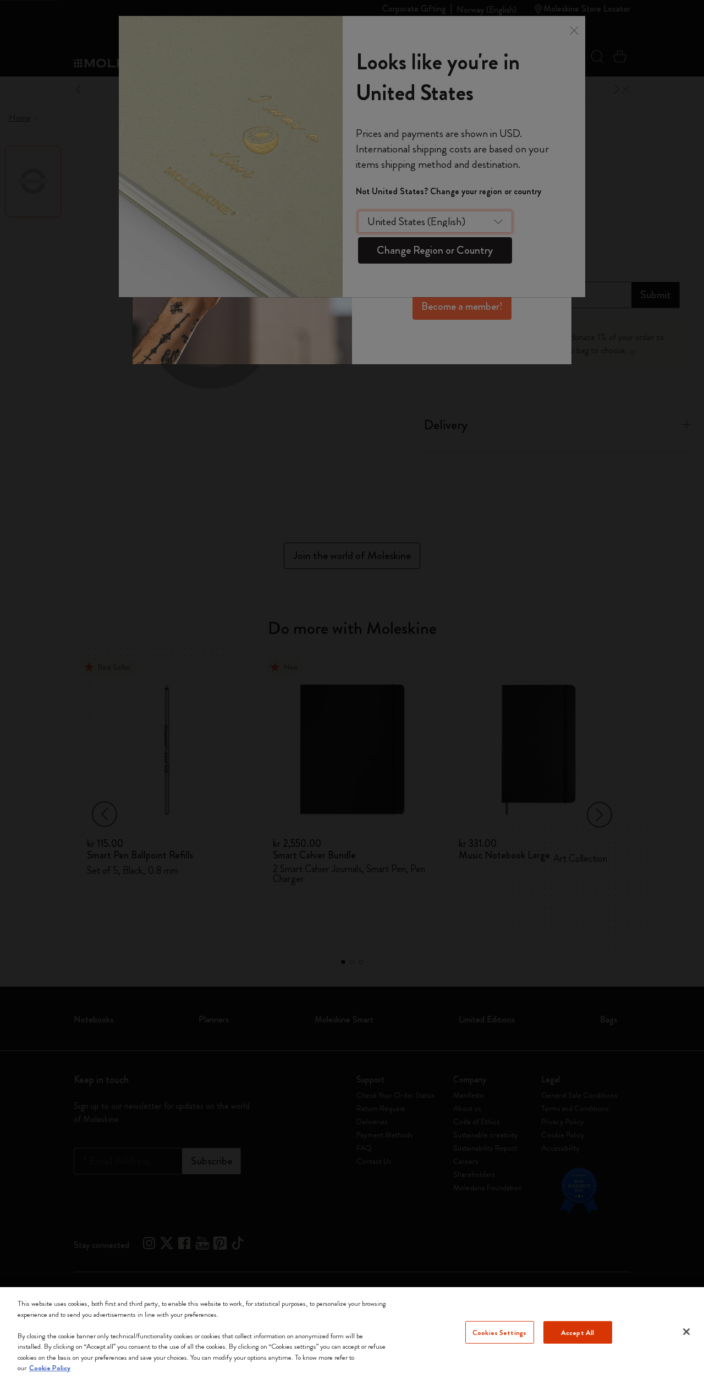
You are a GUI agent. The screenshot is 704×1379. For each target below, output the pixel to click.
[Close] (686, 1332)
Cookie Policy (49, 1367)
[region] (352, 1333)
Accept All (577, 1332)
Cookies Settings (499, 1332)
